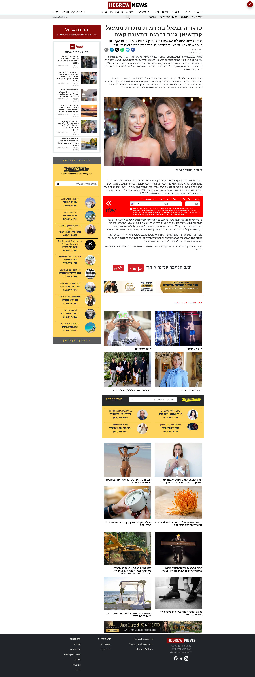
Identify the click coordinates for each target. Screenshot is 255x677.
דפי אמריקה (106, 649)
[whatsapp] (122, 50)
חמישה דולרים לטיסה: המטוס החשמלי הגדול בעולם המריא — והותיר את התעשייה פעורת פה (69, 108)
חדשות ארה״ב (104, 638)
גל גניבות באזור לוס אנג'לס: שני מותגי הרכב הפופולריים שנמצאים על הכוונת (68, 141)
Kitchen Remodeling (143, 638)
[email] (106, 50)
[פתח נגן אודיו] (250, 4)
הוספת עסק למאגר (72, 654)
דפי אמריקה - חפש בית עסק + (70, 11)
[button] (132, 204)
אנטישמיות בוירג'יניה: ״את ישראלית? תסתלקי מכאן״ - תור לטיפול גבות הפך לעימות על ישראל (68, 92)
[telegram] (128, 50)
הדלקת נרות (197, 17)
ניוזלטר (78, 659)
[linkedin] (112, 50)
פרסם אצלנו (75, 638)
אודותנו (77, 644)
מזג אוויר (184, 17)
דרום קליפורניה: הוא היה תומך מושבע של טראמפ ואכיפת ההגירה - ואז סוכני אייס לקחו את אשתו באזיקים (68, 76)
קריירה (78, 670)
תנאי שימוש (75, 649)
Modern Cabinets (144, 649)
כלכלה (187, 11)
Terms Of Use (179, 214)
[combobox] (76, 183)
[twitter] (117, 50)
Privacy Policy (169, 214)
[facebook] (133, 50)
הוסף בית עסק (115, 399)
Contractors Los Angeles (141, 644)
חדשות (198, 11)
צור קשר (77, 664)
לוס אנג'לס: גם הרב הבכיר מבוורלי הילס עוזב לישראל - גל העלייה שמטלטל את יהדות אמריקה (68, 125)
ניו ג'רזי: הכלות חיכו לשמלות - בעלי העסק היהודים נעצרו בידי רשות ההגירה (68, 59)
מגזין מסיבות (105, 644)
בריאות (177, 11)
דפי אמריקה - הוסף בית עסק (76, 160)
